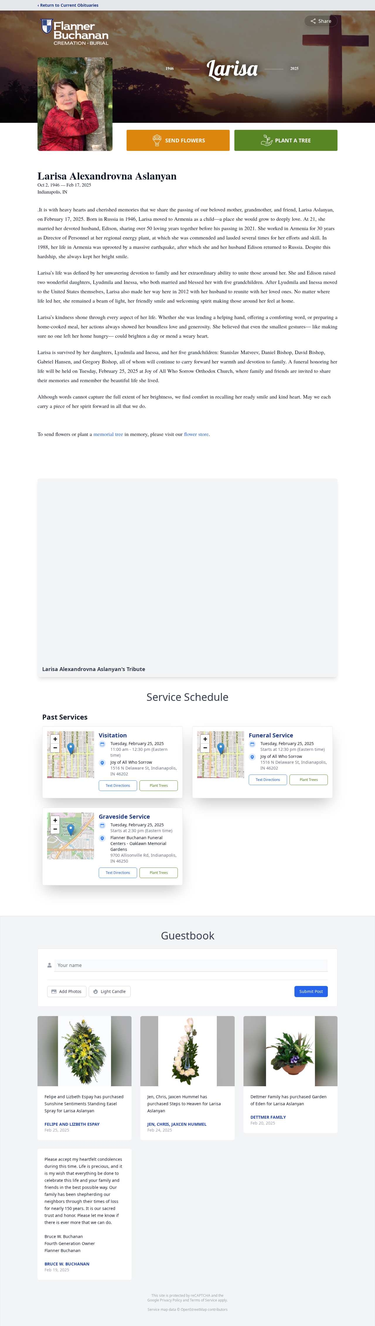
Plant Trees (159, 785)
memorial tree (108, 433)
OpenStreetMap (194, 1309)
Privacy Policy (171, 1300)
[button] (70, 749)
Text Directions (118, 785)
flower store (196, 433)
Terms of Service (203, 1300)
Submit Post (311, 991)
